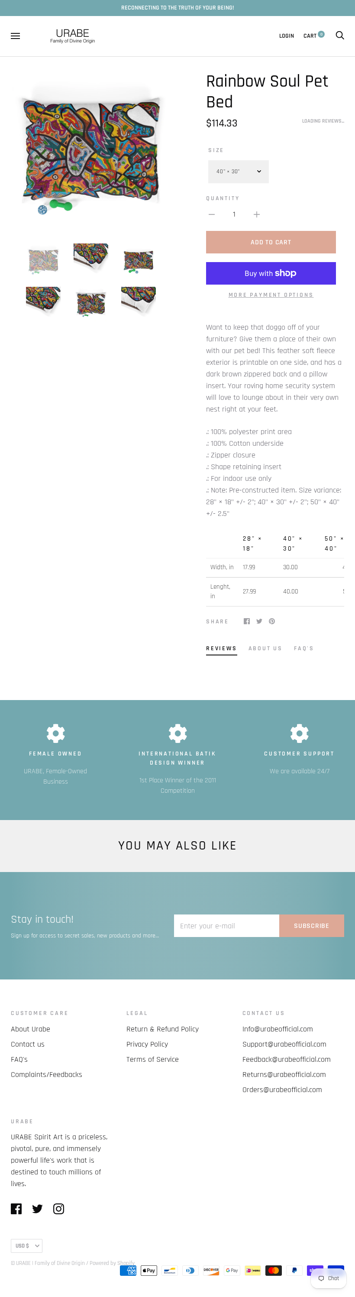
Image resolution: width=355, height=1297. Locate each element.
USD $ (22, 1245)
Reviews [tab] (221, 648)
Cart (313, 36)
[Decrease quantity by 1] (211, 214)
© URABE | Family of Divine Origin (48, 1263)
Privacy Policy (147, 1044)
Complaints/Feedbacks (46, 1075)
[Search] (340, 36)
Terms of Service (152, 1059)
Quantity (222, 198)
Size (216, 150)
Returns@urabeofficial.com (284, 1075)
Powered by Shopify (112, 1263)
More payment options (271, 295)
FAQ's (19, 1059)
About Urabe (30, 1029)
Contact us (28, 1044)
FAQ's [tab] (304, 648)
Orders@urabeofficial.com (282, 1090)
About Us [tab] (265, 648)
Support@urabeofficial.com (284, 1044)
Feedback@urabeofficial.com (286, 1059)
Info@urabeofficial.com (277, 1029)
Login (286, 36)
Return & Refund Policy (162, 1029)
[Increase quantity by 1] (256, 214)
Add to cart (271, 242)
